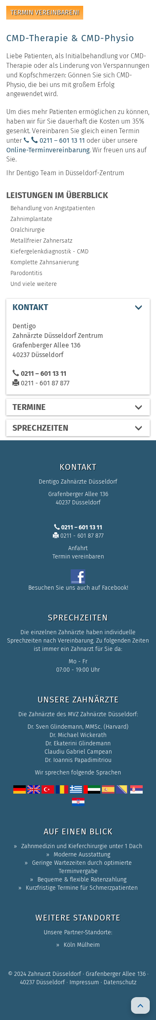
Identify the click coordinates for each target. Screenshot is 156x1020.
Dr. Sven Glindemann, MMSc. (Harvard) (78, 726)
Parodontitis (26, 273)
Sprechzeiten (40, 428)
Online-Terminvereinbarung (47, 150)
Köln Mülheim (82, 944)
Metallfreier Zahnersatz (41, 240)
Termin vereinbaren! (44, 12)
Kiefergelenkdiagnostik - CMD (49, 251)
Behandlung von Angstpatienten (52, 208)
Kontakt (30, 307)
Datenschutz (120, 982)
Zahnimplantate (31, 219)
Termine (29, 407)
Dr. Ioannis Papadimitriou (78, 760)
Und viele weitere (33, 284)
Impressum (84, 982)
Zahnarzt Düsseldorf (54, 974)
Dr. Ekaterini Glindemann (78, 743)
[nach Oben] (140, 1005)
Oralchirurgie (27, 229)
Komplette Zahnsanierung (44, 262)
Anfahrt (78, 548)
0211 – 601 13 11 (61, 140)
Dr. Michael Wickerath (78, 735)
